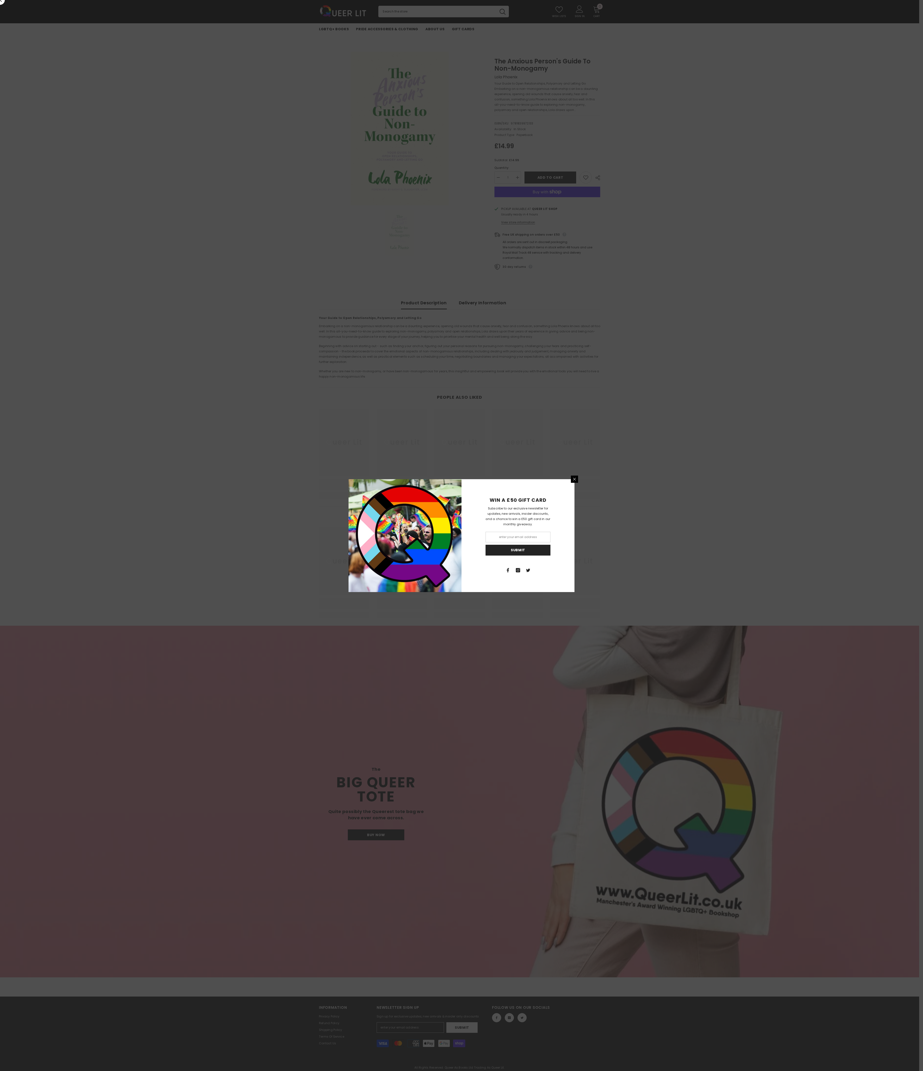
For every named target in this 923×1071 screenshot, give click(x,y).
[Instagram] (518, 570)
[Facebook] (508, 570)
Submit (518, 550)
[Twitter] (528, 570)
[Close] (574, 479)
